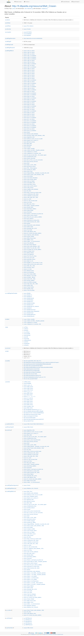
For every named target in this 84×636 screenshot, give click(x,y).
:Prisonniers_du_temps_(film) (31, 220)
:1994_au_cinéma (29, 76)
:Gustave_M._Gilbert (30, 169)
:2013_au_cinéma (29, 124)
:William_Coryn (28, 239)
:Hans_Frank (28, 171)
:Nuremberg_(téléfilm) (30, 208)
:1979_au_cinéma (29, 50)
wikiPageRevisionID (10, 47)
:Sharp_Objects (28, 474)
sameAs (7, 381)
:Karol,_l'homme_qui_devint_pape (32, 192)
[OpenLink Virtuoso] (31, 632)
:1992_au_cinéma (29, 73)
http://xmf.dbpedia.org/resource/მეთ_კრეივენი (33, 411)
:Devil (26, 163)
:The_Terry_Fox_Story (30, 256)
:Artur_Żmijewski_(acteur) (31, 496)
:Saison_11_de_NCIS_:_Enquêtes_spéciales (35, 574)
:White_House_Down (30, 238)
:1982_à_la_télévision (30, 57)
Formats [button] (27, 1)
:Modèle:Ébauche (29, 316)
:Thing (25, 327)
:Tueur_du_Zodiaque (30, 594)
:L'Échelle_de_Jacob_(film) (31, 195)
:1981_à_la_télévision (30, 55)
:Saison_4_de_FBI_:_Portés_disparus (33, 582)
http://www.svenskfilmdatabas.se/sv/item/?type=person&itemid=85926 (38, 367)
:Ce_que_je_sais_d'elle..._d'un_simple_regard (35, 155)
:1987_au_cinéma (29, 65)
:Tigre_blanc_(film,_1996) (31, 283)
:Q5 (26, 337)
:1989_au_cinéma (29, 70)
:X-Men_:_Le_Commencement (32, 241)
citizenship (8, 29)
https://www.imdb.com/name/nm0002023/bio (33, 38)
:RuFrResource (28, 623)
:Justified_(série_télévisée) (31, 189)
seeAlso (7, 360)
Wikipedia (33, 634)
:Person (26, 328)
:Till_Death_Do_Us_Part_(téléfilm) (32, 249)
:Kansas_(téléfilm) (29, 280)
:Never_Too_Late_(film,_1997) (32, 248)
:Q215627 (27, 335)
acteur (8, 610)
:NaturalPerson (27, 340)
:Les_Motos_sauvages (30, 282)
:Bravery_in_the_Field (30, 275)
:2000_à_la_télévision (30, 93)
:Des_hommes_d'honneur (31, 161)
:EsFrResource (28, 621)
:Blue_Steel (28, 143)
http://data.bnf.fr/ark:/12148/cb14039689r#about (34, 412)
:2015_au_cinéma (29, 129)
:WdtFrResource (28, 624)
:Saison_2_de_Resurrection (31, 581)
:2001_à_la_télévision (30, 94)
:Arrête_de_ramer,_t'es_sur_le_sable (33, 138)
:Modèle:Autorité (29, 298)
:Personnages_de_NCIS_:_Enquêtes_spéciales (35, 561)
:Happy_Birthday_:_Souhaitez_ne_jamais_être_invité (36, 173)
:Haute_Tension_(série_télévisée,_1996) (34, 174)
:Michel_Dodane (29, 252)
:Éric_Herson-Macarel (30, 244)
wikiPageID (8, 41)
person (13, 8)
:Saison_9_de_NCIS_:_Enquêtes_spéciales (34, 584)
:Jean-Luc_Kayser (29, 181)
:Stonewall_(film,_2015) (30, 228)
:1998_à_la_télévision (30, 89)
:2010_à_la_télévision (30, 117)
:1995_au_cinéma (29, 78)
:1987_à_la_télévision (30, 67)
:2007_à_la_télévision (30, 111)
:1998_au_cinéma (29, 88)
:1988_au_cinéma (29, 68)
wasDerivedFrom (9, 424)
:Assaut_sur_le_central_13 (31, 140)
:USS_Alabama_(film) (30, 231)
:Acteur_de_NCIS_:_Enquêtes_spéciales (34, 150)
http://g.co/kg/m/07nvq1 (29, 421)
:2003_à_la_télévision (30, 101)
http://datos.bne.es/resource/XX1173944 (32, 414)
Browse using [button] (18, 1)
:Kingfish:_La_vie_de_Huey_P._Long (33, 262)
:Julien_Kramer (28, 187)
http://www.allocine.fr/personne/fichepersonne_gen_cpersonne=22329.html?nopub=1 (41, 362)
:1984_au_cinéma (29, 60)
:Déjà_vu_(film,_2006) (30, 164)
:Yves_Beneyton (29, 243)
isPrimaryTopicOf (9, 427)
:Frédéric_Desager (29, 520)
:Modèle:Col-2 (28, 301)
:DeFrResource (28, 618)
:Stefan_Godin (28, 226)
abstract (7, 19)
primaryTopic (9, 627)
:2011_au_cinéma (29, 119)
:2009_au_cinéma (29, 114)
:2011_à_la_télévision (30, 120)
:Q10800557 (28, 33)
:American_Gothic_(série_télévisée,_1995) (34, 135)
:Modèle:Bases (28, 299)
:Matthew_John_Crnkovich (31, 488)
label (7, 351)
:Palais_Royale (28, 210)
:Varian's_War (28, 285)
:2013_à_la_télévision (30, 125)
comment (7, 348)
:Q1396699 (27, 383)
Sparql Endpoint (76, 1)
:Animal (26, 341)
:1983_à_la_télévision (30, 58)
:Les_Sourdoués (29, 272)
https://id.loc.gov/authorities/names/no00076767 (34, 419)
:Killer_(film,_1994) (29, 265)
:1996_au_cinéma (29, 81)
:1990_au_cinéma (29, 71)
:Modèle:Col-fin (28, 304)
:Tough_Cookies (29, 287)
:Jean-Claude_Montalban (31, 177)
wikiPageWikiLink (9, 50)
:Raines (27, 223)
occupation (8, 32)
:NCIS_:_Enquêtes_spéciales (31, 205)
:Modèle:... (27, 293)
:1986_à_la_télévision (30, 63)
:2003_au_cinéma (29, 99)
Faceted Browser (66, 1)
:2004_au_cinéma (29, 102)
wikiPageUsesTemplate (11, 293)
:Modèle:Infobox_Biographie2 (31, 311)
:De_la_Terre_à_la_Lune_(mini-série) (33, 159)
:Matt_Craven (27, 381)
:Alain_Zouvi (28, 491)
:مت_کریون (28, 391)
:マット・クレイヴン (30, 396)
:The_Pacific (28, 230)
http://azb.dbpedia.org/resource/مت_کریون (32, 409)
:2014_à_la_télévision (30, 127)
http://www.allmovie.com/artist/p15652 (32, 370)
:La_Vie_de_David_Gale (30, 200)
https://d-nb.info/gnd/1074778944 (31, 416)
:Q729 (26, 338)
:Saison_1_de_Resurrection (31, 577)
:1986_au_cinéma (29, 62)
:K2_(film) (27, 190)
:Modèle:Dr (28, 308)
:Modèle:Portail (28, 313)
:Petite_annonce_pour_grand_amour (33, 264)
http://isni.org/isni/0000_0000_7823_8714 (32, 360)
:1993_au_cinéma (29, 75)
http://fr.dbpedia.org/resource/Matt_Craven (34, 5)
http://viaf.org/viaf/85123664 (29, 417)
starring (8, 430)
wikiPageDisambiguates (11, 485)
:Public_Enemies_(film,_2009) (31, 221)
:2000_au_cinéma (29, 91)
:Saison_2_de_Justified (30, 579)
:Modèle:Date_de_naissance (31, 306)
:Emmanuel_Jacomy (30, 166)
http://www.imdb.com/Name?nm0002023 (32, 372)
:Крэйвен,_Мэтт (29, 406)
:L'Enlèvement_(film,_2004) (31, 194)
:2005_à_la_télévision (30, 106)
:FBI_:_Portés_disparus (30, 168)
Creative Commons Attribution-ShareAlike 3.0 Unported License (53, 634)
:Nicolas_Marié (28, 207)
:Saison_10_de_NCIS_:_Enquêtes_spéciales (35, 573)
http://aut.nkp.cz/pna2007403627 (31, 378)
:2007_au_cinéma (29, 109)
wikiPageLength (9, 44)
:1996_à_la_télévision (30, 83)
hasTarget (8, 618)
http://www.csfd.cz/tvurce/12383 (30, 373)
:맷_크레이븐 (28, 398)
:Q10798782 (28, 32)
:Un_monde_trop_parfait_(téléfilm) (32, 233)
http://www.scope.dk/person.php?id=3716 (32, 375)
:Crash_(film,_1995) (29, 278)
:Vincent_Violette (29, 236)
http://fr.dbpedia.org (29, 8)
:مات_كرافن (28, 385)
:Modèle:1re (28, 295)
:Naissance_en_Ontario (30, 151)
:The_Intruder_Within (30, 274)
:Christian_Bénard (29, 507)
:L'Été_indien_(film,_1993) (31, 197)
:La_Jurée (27, 199)
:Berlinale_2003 (29, 499)
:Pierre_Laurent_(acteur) (30, 215)
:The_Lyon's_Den (29, 257)
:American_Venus (29, 267)
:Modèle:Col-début (29, 303)
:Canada (27, 29)
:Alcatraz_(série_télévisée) (31, 133)
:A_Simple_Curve (29, 251)
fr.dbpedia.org (44, 8)
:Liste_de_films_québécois (31, 551)
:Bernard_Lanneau (29, 142)
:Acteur (27, 132)
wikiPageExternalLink (10, 38)
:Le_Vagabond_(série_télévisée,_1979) (33, 548)
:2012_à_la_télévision (30, 122)
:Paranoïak (28, 212)
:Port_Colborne (28, 26)
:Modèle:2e (28, 296)
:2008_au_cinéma (29, 112)
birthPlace (8, 26)
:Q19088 (27, 333)
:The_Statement (29, 254)
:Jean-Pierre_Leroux (30, 184)
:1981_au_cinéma (29, 54)
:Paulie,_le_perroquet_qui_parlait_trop (33, 213)
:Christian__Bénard (29, 277)
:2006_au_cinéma (29, 107)
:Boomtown (28, 145)
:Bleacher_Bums (29, 270)
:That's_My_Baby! (29, 290)
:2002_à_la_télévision (30, 98)
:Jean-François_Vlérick (30, 179)
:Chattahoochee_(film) (30, 156)
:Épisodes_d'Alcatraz (30, 605)
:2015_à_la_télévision (30, 130)
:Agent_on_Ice (28, 261)
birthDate (7, 23)
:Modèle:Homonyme (29, 309)
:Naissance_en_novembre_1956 (32, 153)
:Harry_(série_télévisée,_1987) (32, 246)
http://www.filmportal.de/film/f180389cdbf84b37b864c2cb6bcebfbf (37, 364)
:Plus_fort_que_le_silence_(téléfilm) (33, 217)
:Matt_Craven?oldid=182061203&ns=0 (33, 424)
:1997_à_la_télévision (30, 86)
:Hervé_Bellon (28, 176)
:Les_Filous (28, 202)
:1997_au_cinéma (29, 85)
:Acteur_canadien (29, 148)
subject (7, 319)
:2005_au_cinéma (29, 104)
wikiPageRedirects (10, 488)
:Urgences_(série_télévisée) (31, 234)
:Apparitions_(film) (29, 137)
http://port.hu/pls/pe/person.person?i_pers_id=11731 (35, 377)
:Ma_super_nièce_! (29, 204)
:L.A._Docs (28, 269)
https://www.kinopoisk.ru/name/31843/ (32, 369)
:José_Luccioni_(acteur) (30, 186)
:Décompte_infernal (29, 259)
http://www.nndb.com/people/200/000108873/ (33, 365)
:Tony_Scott (28, 592)
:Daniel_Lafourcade (29, 158)
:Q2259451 (27, 35)
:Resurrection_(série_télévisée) (32, 225)
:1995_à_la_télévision (30, 80)
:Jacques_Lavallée (29, 529)
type (6, 327)
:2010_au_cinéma (29, 115)
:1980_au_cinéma (29, 52)
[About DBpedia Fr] (8, 1)
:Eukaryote (26, 343)
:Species (26, 345)
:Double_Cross (28, 288)
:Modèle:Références (29, 314)
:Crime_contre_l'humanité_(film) (32, 439)
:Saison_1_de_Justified (30, 576)
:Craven (27, 485)
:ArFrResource (28, 619)
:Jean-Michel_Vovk (29, 182)
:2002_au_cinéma (29, 96)
